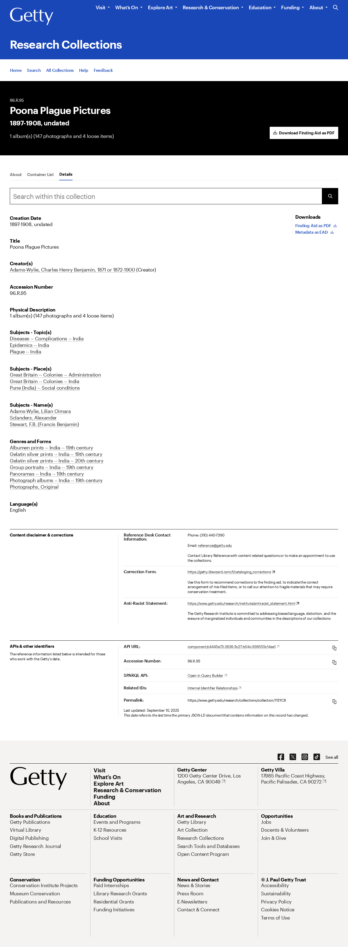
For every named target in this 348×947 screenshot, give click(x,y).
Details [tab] (66, 174)
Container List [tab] (40, 174)
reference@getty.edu (215, 545)
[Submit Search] (330, 196)
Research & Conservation (211, 7)
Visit (100, 7)
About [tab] (16, 174)
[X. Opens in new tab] (293, 757)
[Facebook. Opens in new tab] (281, 757)
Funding (290, 7)
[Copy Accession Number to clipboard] (334, 662)
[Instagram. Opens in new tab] (305, 757)
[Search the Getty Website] (335, 8)
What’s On (126, 7)
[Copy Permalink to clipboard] (334, 701)
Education (260, 7)
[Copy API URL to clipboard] (334, 647)
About (316, 7)
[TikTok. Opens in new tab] (316, 757)
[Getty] (31, 17)
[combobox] (166, 196)
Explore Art (160, 7)
